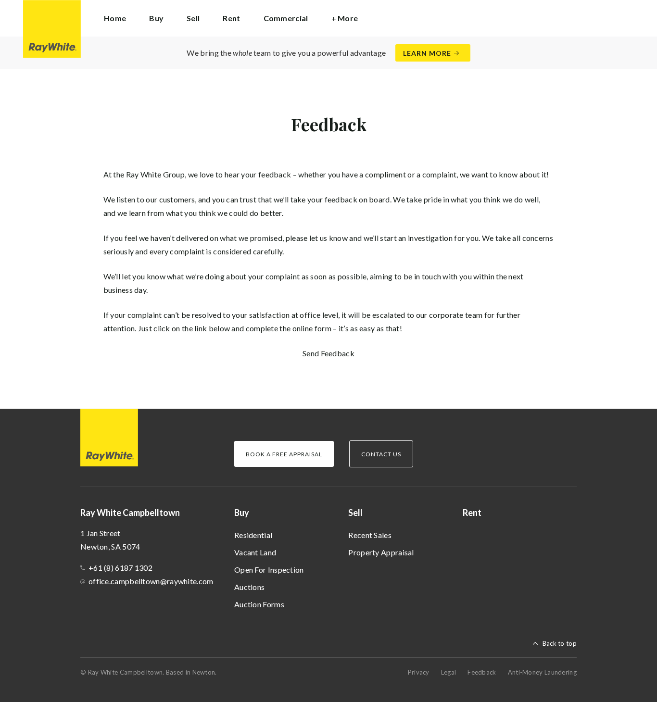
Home (115, 18)
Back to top (560, 643)
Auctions (249, 586)
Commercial (286, 18)
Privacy (419, 672)
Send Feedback (328, 353)
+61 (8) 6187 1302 (120, 567)
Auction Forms (259, 604)
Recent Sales (370, 534)
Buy (241, 512)
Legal (448, 672)
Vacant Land (255, 552)
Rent (231, 18)
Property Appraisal (381, 552)
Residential (253, 534)
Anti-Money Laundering (542, 672)
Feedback (481, 672)
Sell (355, 512)
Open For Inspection (269, 569)
